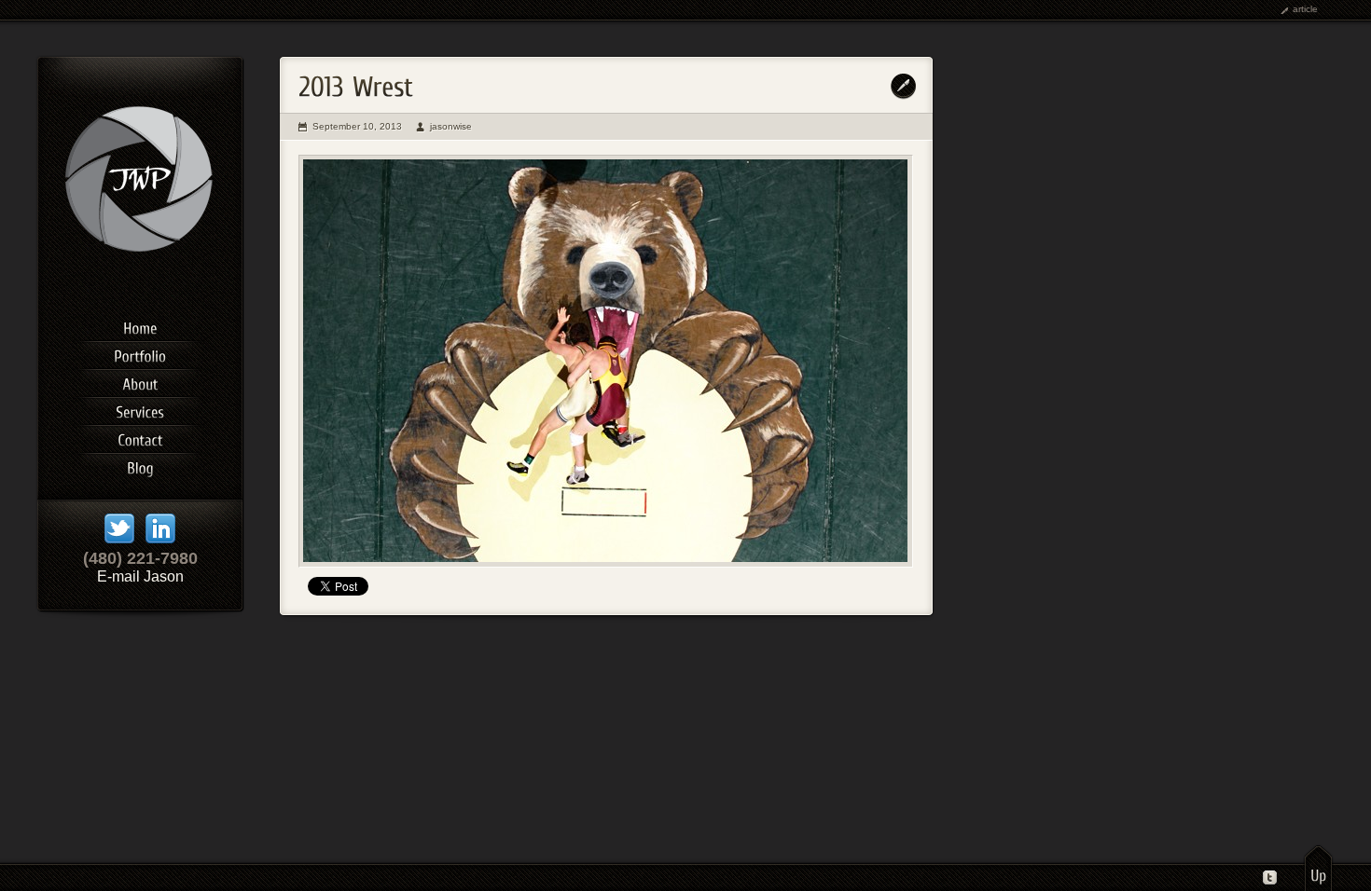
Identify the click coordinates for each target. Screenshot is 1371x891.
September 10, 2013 (357, 126)
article (1305, 9)
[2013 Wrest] (605, 361)
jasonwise (451, 126)
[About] (140, 381)
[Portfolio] (140, 353)
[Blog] (140, 465)
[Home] (140, 325)
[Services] (140, 409)
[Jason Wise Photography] (140, 283)
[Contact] (140, 437)
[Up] (1318, 867)
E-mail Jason (140, 576)
